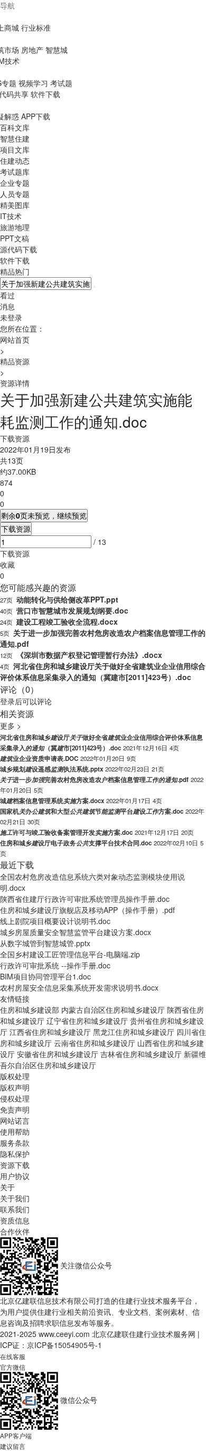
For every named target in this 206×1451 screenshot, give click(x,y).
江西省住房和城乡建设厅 (50, 1031)
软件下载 (45, 94)
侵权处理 (15, 1098)
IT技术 (11, 216)
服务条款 (15, 1142)
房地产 (32, 49)
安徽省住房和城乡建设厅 (57, 1054)
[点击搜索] (94, 287)
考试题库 (15, 171)
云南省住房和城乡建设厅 (94, 1043)
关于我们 (15, 1198)
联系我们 (15, 1209)
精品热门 (15, 271)
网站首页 (15, 339)
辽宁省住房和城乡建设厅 (87, 1020)
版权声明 (15, 1087)
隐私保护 (15, 1153)
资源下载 (15, 1165)
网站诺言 (15, 1120)
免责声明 (15, 1109)
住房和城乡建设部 (29, 1009)
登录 (7, 701)
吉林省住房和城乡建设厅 (141, 1054)
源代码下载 (18, 249)
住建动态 (15, 160)
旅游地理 (15, 227)
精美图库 (15, 205)
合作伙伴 (15, 1231)
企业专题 (15, 182)
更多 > (10, 725)
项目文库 (15, 149)
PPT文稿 (14, 238)
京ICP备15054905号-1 (64, 1345)
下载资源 (16, 528)
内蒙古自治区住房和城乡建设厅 (113, 1009)
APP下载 (35, 116)
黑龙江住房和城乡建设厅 (133, 1031)
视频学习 (33, 83)
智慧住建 (15, 138)
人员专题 (15, 194)
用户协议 (15, 1176)
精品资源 (15, 361)
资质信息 (15, 1220)
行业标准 (36, 27)
